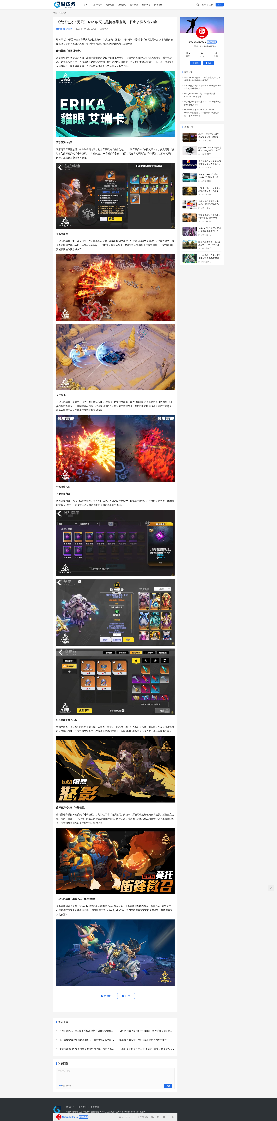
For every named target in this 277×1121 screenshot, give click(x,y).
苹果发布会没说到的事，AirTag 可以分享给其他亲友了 (209, 204)
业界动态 (146, 4)
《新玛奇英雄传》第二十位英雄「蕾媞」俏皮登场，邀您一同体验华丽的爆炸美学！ (147, 1048)
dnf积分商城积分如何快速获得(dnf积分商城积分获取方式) (209, 137)
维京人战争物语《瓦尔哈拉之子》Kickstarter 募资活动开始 (209, 245)
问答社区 (158, 4)
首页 (86, 4)
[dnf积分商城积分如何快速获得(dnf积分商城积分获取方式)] (190, 137)
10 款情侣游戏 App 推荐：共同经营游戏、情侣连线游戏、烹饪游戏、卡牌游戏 (86, 1048)
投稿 (219, 4)
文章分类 (96, 4)
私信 (209, 63)
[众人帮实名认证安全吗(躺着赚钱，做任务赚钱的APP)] (190, 164)
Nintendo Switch (64, 29)
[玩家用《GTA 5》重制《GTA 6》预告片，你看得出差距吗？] (190, 177)
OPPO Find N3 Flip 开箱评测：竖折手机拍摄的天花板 (147, 1030)
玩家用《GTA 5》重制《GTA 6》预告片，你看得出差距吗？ (209, 177)
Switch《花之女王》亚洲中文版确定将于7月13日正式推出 (209, 231)
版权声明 (82, 1107)
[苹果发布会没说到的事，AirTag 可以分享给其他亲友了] (190, 204)
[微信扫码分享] (152, 1117)
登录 (204, 4)
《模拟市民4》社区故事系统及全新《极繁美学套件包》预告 (86, 1030)
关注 (197, 63)
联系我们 (70, 1107)
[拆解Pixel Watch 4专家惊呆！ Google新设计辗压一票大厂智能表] (190, 150)
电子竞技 (110, 4)
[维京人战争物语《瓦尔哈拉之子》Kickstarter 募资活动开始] (190, 244)
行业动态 (104, 29)
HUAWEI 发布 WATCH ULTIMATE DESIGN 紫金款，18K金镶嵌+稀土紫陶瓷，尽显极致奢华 (201, 112)
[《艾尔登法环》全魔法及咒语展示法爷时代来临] (190, 191)
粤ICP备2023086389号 (111, 1111)
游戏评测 (134, 4)
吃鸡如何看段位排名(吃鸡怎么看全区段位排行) (143, 1039)
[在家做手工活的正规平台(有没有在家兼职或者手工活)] (190, 218)
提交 (168, 1086)
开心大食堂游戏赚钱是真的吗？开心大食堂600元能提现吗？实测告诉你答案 (86, 1039)
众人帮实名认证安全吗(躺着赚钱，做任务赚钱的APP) (209, 164)
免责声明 (95, 1107)
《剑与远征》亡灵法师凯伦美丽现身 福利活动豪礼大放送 (209, 258)
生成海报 (143, 1117)
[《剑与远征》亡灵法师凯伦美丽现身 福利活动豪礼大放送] (190, 258)
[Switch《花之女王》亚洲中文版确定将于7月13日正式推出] (190, 231)
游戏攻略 (122, 4)
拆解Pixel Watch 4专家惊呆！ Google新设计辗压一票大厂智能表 (209, 150)
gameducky (139, 1111)
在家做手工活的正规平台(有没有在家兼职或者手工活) (209, 218)
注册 (211, 4)
